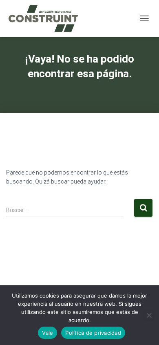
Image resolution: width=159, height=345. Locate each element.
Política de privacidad (93, 332)
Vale (47, 332)
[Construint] (46, 18)
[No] (149, 315)
